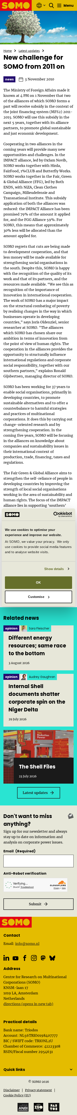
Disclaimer (11, 1090)
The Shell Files (37, 766)
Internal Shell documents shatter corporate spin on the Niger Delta (37, 698)
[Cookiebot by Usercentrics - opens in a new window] (54, 514)
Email (19, 851)
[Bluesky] (52, 958)
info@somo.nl (27, 943)
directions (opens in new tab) (28, 1004)
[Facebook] (25, 958)
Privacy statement (38, 1090)
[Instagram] (34, 958)
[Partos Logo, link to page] (53, 1107)
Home (7, 51)
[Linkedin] (6, 958)
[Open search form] (51, 5)
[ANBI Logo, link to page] (23, 1107)
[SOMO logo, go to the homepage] (16, 5)
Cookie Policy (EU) (17, 1095)
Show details (54, 569)
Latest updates (29, 51)
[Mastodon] (43, 958)
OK (38, 582)
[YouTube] (15, 958)
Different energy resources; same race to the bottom (37, 645)
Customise (36, 597)
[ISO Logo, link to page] (38, 1107)
